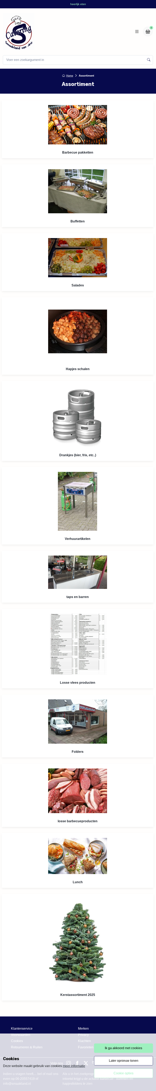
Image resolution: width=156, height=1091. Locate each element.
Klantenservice (21, 1028)
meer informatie (74, 1066)
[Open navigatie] (137, 31)
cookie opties (123, 1073)
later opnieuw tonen (123, 1060)
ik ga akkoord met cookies (123, 1048)
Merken (83, 1028)
